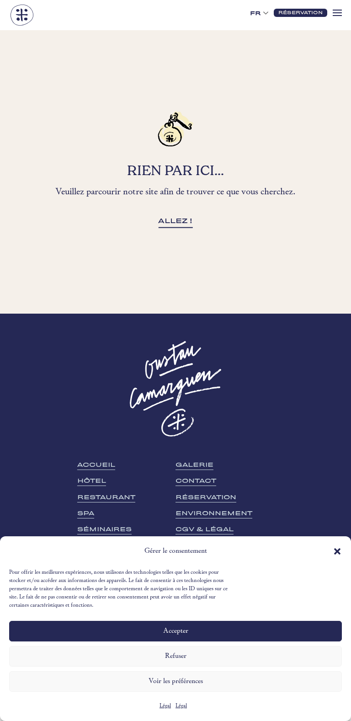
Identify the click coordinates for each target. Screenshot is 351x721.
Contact (196, 480)
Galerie (194, 464)
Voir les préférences (176, 681)
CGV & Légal (205, 529)
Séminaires (104, 529)
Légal (165, 706)
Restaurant (106, 497)
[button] (337, 551)
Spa (85, 513)
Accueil (96, 464)
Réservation (206, 497)
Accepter (175, 631)
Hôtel (91, 480)
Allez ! (175, 220)
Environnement (214, 513)
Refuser (175, 656)
